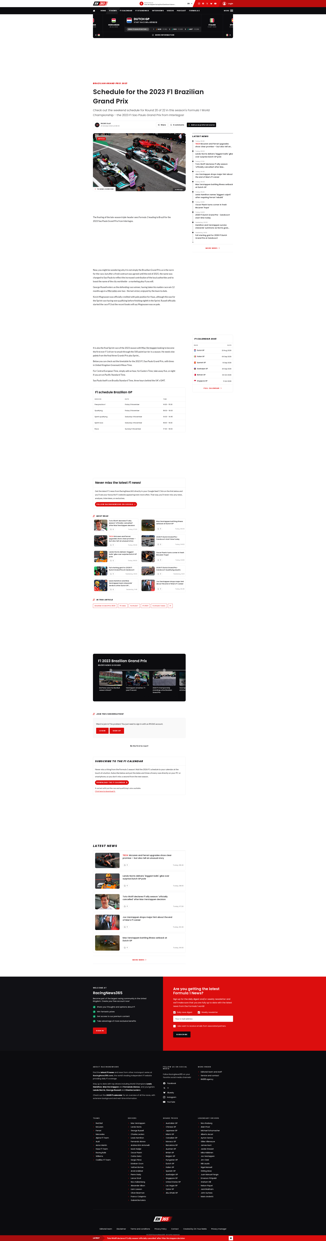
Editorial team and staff (211, 1072)
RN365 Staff (106, 123)
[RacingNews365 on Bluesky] (211, 4)
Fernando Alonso (131, 1087)
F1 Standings (142, 11)
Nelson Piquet (207, 1186)
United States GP (173, 1182)
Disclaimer (121, 1229)
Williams (99, 1156)
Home (103, 11)
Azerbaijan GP (172, 1174)
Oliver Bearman (138, 1193)
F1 (170, 606)
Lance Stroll (136, 1178)
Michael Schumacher (210, 1131)
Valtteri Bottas (137, 1167)
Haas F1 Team (102, 1149)
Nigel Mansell (206, 1167)
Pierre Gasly (136, 1174)
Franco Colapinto (138, 1197)
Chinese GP (171, 1127)
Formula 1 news (159, 606)
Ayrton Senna (207, 1138)
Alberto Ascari (207, 1134)
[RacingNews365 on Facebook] (203, 4)
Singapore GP (172, 1178)
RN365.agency (207, 1079)
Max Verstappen (149, 348)
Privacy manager (218, 1229)
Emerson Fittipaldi (208, 1178)
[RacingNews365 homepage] (94, 10)
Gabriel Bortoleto (138, 1200)
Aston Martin (101, 1145)
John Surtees (206, 1193)
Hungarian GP (172, 1160)
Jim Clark (205, 1160)
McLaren (99, 1127)
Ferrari (98, 1131)
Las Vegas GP (172, 1186)
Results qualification (137, 29)
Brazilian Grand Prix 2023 (110, 83)
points (96, 355)
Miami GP (170, 1134)
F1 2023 (145, 606)
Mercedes (112, 291)
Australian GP (172, 1123)
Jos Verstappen (208, 1156)
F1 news (113, 11)
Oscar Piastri (136, 1153)
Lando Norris (99, 1090)
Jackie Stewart (207, 1149)
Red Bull (99, 1123)
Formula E (194, 11)
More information (164, 35)
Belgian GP (170, 1156)
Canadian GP (171, 1138)
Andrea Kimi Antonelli (140, 1145)
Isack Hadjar (136, 1149)
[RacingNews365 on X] (207, 4)
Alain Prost (205, 1127)
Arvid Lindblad (137, 1171)
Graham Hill (206, 1182)
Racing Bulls (101, 1153)
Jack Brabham (207, 1189)
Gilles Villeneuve (208, 1142)
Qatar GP (170, 1189)
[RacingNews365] (100, 4)
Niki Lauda (205, 1164)
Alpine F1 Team (102, 1138)
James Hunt (206, 1145)
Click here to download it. (105, 791)
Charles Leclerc (132, 1090)
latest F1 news (107, 1072)
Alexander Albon (138, 1186)
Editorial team (106, 1229)
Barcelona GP (172, 1145)
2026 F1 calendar (114, 1095)
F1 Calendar (126, 11)
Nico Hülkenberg (138, 1182)
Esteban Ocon (137, 1164)
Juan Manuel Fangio (210, 1174)
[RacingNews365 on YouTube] (215, 4)
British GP (170, 1153)
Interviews (158, 11)
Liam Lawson (136, 1189)
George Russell (113, 1090)
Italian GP (170, 1167)
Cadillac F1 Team (103, 1160)
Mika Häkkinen (207, 1153)
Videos (170, 11)
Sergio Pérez (136, 1160)
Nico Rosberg (206, 1123)
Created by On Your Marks (195, 1229)
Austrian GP (171, 1149)
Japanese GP (171, 1131)
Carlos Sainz (136, 1156)
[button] (113, 23)
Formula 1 (134, 606)
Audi (98, 1142)
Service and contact (210, 1076)
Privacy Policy (161, 1229)
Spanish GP (171, 1171)
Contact (175, 1229)
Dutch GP (170, 1164)
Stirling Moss (206, 1171)
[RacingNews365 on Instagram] (199, 4)
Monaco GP (171, 1142)
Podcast (181, 11)
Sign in (100, 1030)
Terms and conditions (140, 1229)
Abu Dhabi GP (172, 1193)
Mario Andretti (207, 1197)
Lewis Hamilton (137, 1138)
